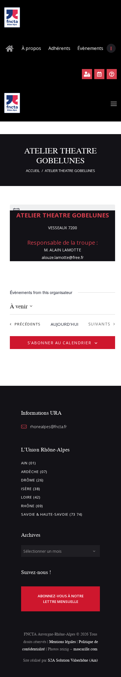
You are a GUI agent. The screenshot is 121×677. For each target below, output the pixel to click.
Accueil (33, 170)
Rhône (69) (32, 505)
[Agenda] (99, 74)
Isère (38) (30, 488)
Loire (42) (30, 497)
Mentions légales (62, 641)
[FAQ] (112, 74)
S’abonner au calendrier (59, 342)
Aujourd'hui (65, 324)
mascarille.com (85, 648)
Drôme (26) (32, 480)
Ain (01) (28, 462)
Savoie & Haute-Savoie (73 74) (51, 514)
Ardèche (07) (34, 471)
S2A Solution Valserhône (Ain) (73, 660)
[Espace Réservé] (87, 74)
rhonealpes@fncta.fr (48, 426)
